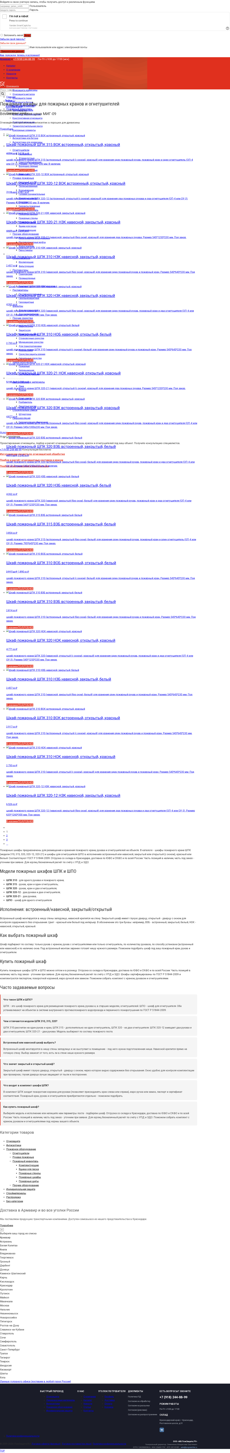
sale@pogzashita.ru (189, 1447)
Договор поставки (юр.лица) (77, 1444)
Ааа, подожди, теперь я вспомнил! (20, 55)
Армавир (5, 59)
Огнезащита (13, 1141)
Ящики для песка (29, 1169)
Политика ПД (134, 1396)
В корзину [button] (12, 243)
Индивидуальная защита (20, 1189)
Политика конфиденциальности (22, 1436)
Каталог (88, 1400)
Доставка (110, 1400)
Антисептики (13, 1145)
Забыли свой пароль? (12, 39)
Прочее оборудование (26, 1185)
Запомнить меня (13, 35)
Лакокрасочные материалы (60, 1400)
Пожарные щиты (29, 1181)
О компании (90, 1396)
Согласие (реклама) (137, 1410)
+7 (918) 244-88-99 (24, 59)
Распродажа (13, 1197)
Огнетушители (21, 1153)
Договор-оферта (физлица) (46, 1444)
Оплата (108, 1403)
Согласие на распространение (142, 1414)
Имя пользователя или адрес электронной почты (58, 47)
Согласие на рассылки (139, 1405)
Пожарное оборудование (21, 1149)
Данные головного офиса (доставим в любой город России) (35, 1381)
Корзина (109, 1407)
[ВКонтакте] (162, 1430)
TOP (2, 1450)
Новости (88, 1403)
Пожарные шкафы (30, 1177)
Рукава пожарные (23, 1157)
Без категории (14, 1201)
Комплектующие (29, 1165)
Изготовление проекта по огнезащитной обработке (32, 454)
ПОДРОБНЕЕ (27, 170)
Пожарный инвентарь (25, 1161)
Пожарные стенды (30, 1173)
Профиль (109, 1396)
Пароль (34, 9)
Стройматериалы (16, 1193)
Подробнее (6, 129)
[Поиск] (2, 94)
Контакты (89, 1410)
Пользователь (38, 6)
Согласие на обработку (139, 1401)
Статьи (87, 1407)
